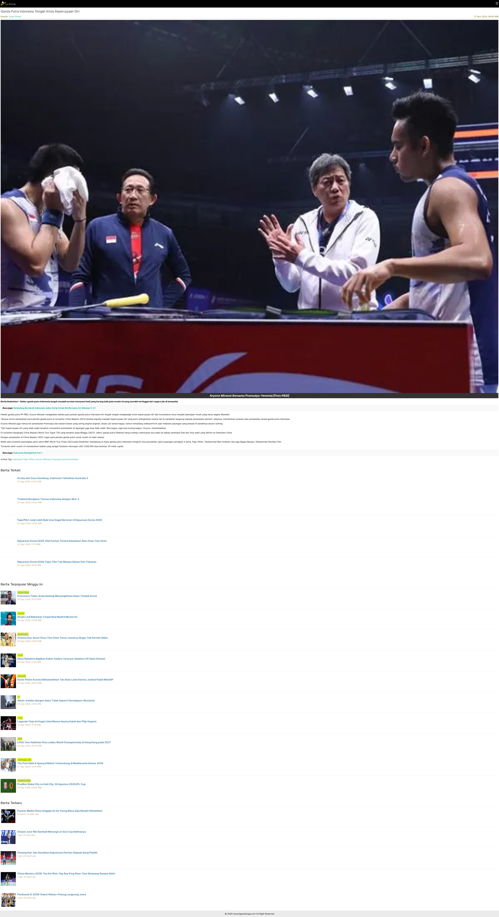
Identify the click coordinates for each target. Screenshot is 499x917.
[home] (8, 5)
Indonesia (17, 459)
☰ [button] (496, 3)
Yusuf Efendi (15, 16)
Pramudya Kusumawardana (65, 459)
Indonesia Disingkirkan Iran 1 (27, 452)
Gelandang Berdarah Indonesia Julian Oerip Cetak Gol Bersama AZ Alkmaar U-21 (54, 408)
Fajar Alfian (28, 459)
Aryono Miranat (43, 459)
